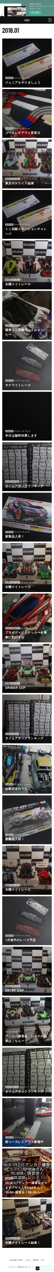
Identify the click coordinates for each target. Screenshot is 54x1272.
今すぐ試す (35, 12)
